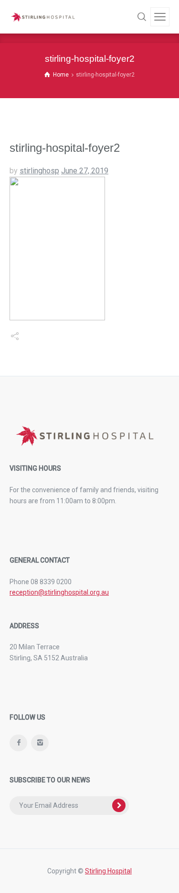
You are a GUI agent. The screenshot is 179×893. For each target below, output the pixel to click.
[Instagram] (40, 743)
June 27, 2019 (84, 170)
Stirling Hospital (108, 871)
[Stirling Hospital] (43, 17)
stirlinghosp (39, 170)
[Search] (141, 17)
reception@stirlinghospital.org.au (59, 592)
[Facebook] (18, 743)
